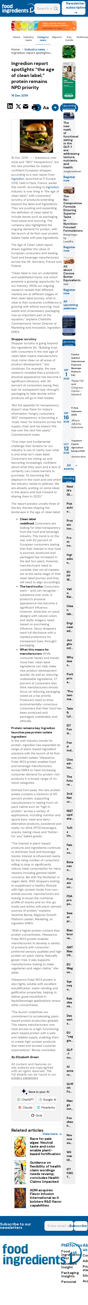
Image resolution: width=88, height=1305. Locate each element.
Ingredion (17, 178)
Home (16, 37)
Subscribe (80, 1226)
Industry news (28, 39)
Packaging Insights (70, 1274)
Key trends (69, 39)
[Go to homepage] (42, 1265)
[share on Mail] (26, 106)
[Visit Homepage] (19, 16)
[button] (25, 1099)
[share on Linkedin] (10, 107)
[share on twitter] (18, 107)
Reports (57, 37)
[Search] (56, 9)
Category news (43, 39)
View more (50, 1134)
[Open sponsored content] (43, 29)
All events (69, 467)
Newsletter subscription (75, 5)
